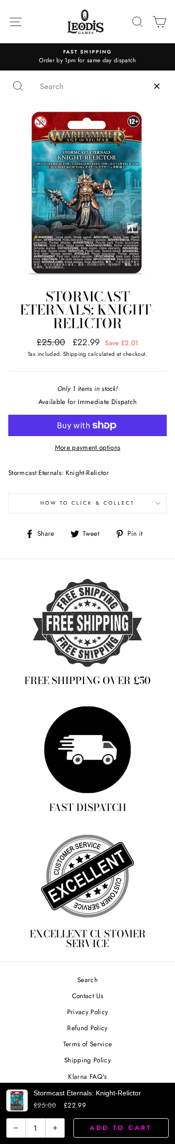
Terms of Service (87, 1044)
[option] (87, 57)
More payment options (88, 447)
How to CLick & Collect (87, 503)
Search (87, 980)
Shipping (75, 354)
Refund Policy (87, 1028)
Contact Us (87, 996)
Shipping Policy (87, 1060)
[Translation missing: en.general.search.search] (18, 86)
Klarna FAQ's (87, 1076)
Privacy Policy (87, 1012)
